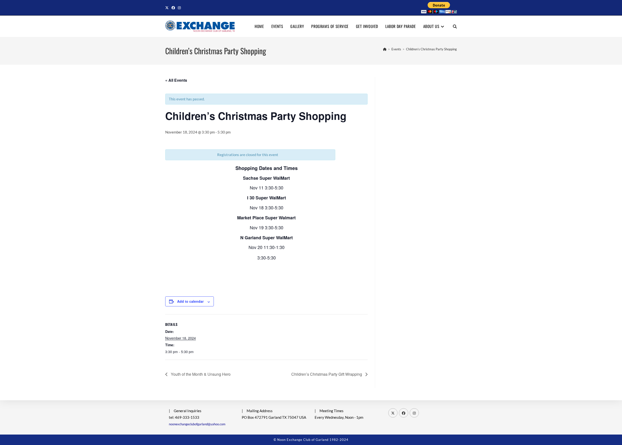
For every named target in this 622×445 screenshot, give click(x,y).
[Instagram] (414, 413)
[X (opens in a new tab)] (167, 7)
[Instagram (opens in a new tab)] (179, 7)
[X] (392, 413)
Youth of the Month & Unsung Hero (200, 374)
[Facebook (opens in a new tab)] (173, 7)
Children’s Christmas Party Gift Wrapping (327, 374)
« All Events (176, 80)
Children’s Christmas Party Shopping (431, 49)
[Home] (385, 49)
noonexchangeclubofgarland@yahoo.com (197, 424)
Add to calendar (190, 301)
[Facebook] (403, 413)
